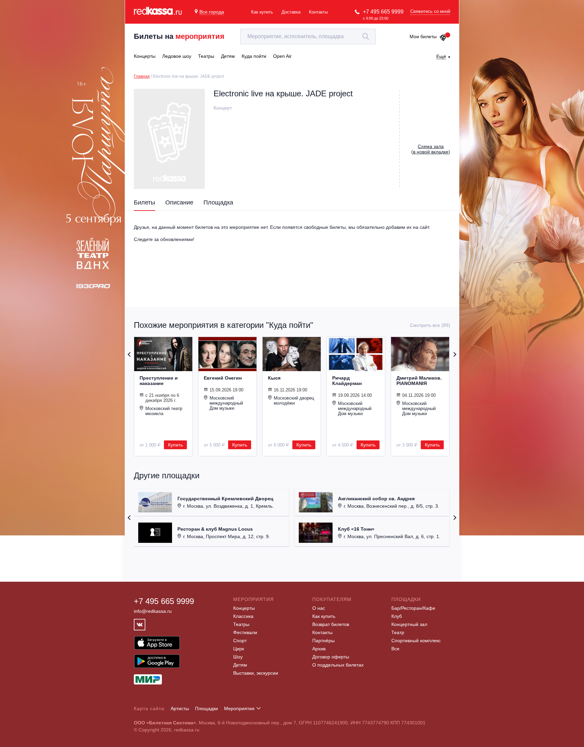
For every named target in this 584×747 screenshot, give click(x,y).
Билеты (144, 202)
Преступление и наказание (159, 380)
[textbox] (308, 36)
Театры (241, 624)
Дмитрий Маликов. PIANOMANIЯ (419, 380)
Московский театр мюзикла (163, 411)
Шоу (238, 656)
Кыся (274, 378)
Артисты (180, 708)
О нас (318, 608)
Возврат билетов (330, 624)
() (430, 149)
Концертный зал (409, 624)
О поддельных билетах (338, 665)
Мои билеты (423, 36)
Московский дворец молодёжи (294, 400)
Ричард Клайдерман (347, 380)
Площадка (218, 202)
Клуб (396, 616)
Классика (243, 616)
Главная (142, 76)
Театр (397, 632)
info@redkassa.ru (153, 611)
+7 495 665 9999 (383, 12)
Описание (179, 202)
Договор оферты (330, 656)
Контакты (318, 12)
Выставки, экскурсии (255, 673)
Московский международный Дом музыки (226, 403)
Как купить (262, 12)
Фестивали (245, 632)
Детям (240, 665)
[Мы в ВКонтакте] (139, 624)
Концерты (244, 608)
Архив (318, 648)
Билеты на (179, 36)
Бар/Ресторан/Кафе (413, 608)
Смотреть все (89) (430, 325)
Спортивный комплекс (416, 640)
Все (395, 648)
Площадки (206, 708)
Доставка (291, 12)
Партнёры (323, 640)
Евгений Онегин (223, 378)
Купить (175, 445)
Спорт (240, 640)
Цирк (238, 648)
